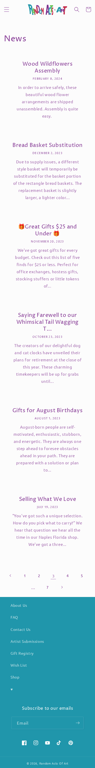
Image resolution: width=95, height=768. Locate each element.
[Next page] (62, 587)
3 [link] (53, 575)
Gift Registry (22, 653)
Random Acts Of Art (54, 763)
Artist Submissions (27, 641)
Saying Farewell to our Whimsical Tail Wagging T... (47, 322)
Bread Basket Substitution (47, 145)
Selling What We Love (47, 499)
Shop (15, 677)
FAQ (14, 617)
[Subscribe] (77, 723)
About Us (19, 605)
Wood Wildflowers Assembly (47, 68)
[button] (6, 9)
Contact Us (21, 629)
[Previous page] (10, 575)
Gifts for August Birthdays (47, 410)
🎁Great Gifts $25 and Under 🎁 (47, 230)
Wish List (19, 665)
